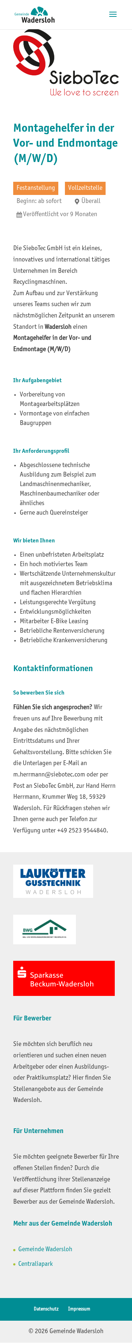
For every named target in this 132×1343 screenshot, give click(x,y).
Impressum (79, 1309)
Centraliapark (35, 1264)
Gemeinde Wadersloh (45, 1249)
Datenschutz (46, 1309)
